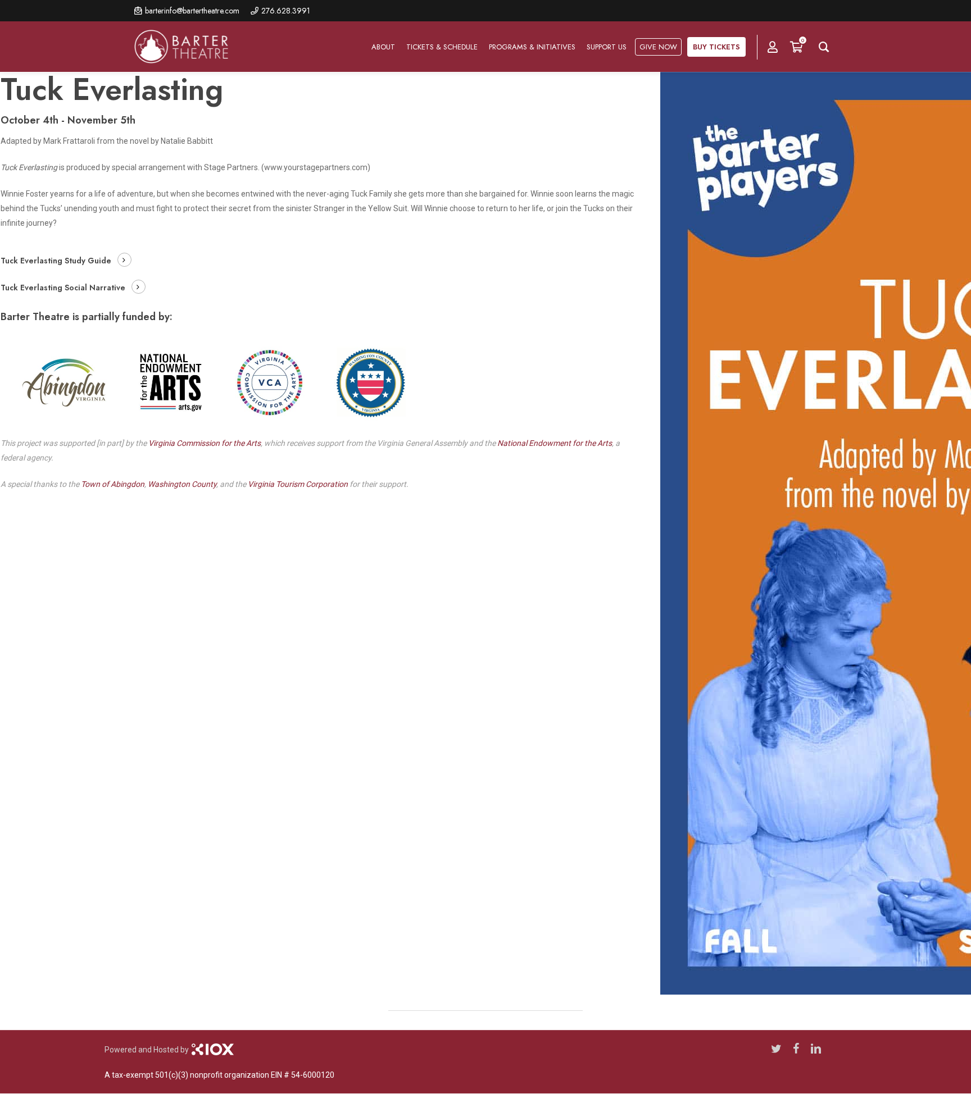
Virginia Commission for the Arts (204, 443)
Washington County (182, 484)
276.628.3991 (285, 10)
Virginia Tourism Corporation (298, 484)
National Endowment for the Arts (554, 443)
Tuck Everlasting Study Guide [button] (56, 260)
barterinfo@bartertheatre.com (192, 10)
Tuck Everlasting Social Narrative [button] (63, 287)
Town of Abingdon (112, 484)
